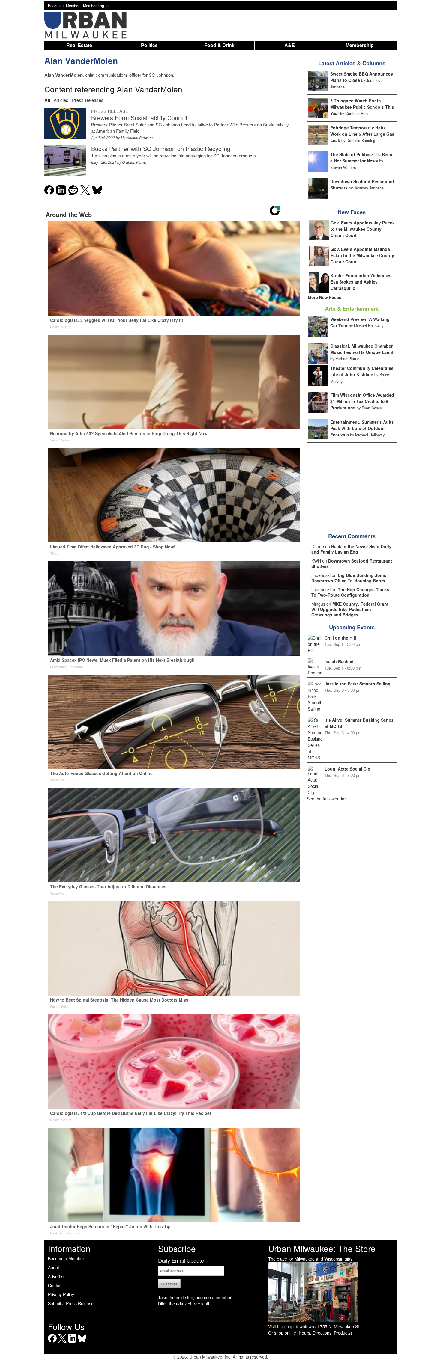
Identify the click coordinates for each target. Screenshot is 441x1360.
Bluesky (82, 1342)
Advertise (57, 1276)
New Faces (352, 212)
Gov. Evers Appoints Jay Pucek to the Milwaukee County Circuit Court (363, 229)
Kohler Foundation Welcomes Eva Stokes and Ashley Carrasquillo (361, 281)
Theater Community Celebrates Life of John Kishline (362, 371)
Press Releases (88, 100)
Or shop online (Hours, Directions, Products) (310, 1333)
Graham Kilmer (134, 162)
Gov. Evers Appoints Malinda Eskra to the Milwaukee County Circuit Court (362, 255)
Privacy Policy (61, 1294)
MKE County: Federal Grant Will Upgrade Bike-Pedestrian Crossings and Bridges (349, 609)
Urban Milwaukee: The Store (322, 1248)
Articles (61, 100)
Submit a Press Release (71, 1303)
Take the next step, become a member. (195, 1297)
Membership (360, 45)
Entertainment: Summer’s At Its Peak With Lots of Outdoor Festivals (362, 428)
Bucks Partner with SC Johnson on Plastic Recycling (160, 148)
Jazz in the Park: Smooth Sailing (358, 684)
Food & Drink (219, 45)
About (53, 1267)
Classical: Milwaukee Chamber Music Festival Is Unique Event (362, 349)
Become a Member (66, 1258)
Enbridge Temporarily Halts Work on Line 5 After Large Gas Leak (362, 134)
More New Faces (324, 297)
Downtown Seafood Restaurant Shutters (351, 563)
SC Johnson (161, 75)
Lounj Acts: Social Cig (347, 769)
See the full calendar (326, 799)
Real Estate (79, 45)
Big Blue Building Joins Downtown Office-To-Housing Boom (348, 577)
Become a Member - (65, 5)
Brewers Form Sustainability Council (139, 117)
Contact (55, 1285)
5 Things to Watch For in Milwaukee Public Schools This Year (362, 107)
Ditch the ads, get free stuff (183, 1304)
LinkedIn (72, 1342)
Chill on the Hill (340, 638)
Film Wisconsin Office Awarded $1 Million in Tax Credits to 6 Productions (362, 401)
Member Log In (96, 5)
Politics (149, 45)
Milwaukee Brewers (137, 137)
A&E (289, 45)
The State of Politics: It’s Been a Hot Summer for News (361, 157)
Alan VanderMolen (81, 60)
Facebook (52, 1342)
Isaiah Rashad (339, 661)
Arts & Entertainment (352, 309)
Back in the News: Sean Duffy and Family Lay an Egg (351, 549)
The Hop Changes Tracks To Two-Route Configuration (350, 592)
